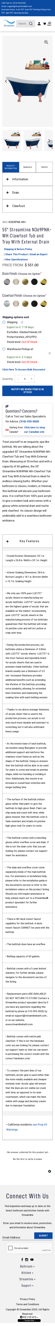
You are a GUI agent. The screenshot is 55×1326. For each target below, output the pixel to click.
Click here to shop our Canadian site (34, 429)
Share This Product (16, 254)
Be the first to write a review (27, 1159)
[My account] (39, 23)
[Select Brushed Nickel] (16, 282)
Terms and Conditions (27, 1304)
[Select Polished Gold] (43, 282)
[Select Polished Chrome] (7, 282)
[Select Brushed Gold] (25, 282)
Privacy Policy (27, 1299)
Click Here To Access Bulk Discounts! (23, 369)
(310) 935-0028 (19, 3)
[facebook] (22, 1259)
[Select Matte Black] (34, 282)
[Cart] (44, 23)
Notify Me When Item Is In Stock (27, 391)
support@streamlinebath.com (19, 6)
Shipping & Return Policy (18, 249)
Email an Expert (39, 254)
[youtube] (31, 1259)
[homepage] (8, 23)
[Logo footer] (29, 1318)
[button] (49, 81)
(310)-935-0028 (29, 421)
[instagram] (26, 1259)
